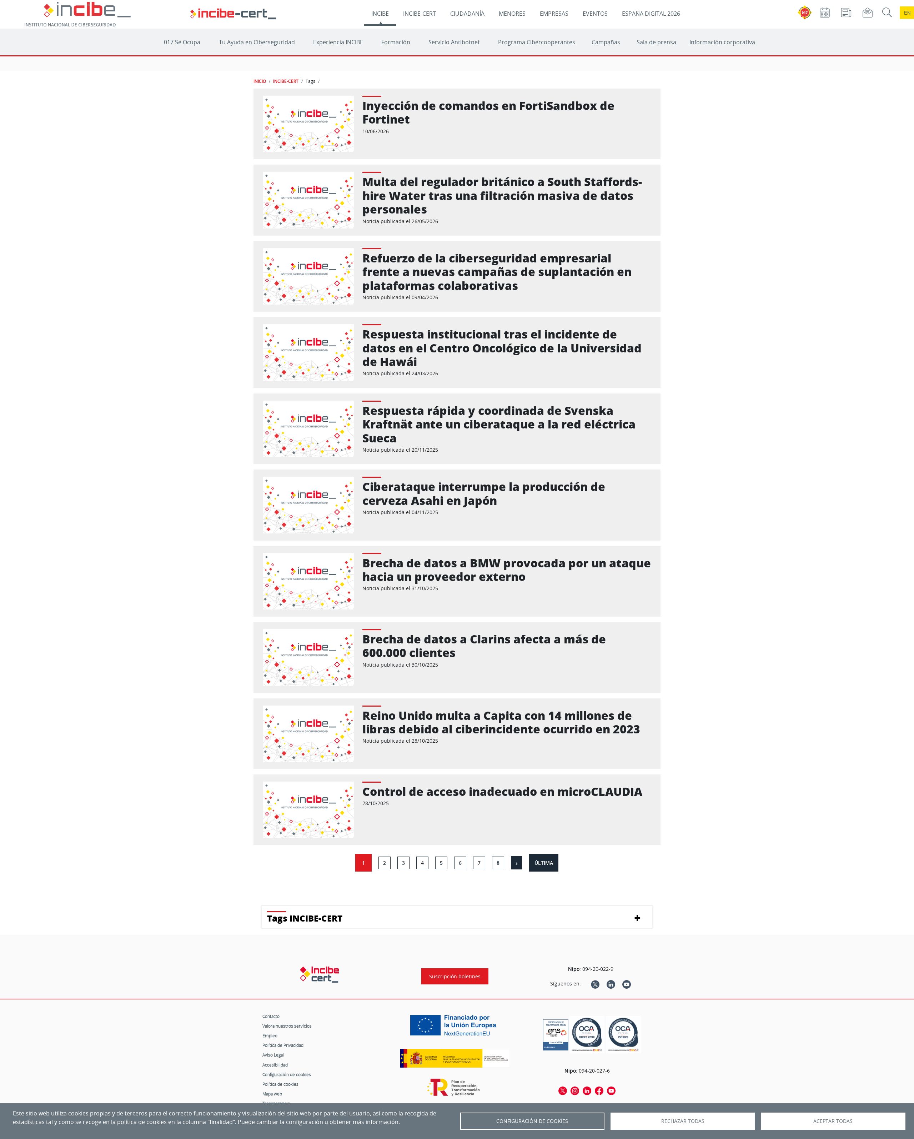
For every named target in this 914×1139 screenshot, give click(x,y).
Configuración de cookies (286, 1074)
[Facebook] (599, 1090)
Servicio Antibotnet (454, 42)
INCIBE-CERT (419, 13)
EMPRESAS (554, 13)
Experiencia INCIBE (338, 42)
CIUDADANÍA (467, 13)
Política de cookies (280, 1084)
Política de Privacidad (282, 1045)
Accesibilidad (275, 1065)
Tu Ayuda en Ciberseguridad (257, 42)
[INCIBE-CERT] (319, 974)
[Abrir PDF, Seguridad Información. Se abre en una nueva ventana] (586, 1034)
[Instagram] (575, 1090)
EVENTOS (595, 13)
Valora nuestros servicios (287, 1026)
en (907, 12)
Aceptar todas (833, 1121)
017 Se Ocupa (182, 42)
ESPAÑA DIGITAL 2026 (651, 13)
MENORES (512, 13)
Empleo (269, 1035)
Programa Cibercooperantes (536, 42)
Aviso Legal (273, 1055)
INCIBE (380, 13)
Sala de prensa (656, 42)
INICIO (259, 81)
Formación (395, 42)
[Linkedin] (611, 983)
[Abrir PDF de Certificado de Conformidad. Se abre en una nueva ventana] (555, 1033)
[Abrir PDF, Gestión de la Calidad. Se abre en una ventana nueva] (623, 1034)
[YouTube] (626, 983)
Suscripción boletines (455, 976)
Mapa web (272, 1094)
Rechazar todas (682, 1121)
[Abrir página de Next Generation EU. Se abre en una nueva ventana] (454, 1028)
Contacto (271, 1016)
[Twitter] (595, 983)
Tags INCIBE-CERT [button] (304, 918)
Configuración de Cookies (532, 1121)
